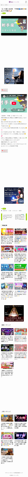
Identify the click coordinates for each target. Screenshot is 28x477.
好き (5, 90)
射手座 (4, 13)
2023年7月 (5, 210)
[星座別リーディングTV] (14, 2)
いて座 (10, 210)
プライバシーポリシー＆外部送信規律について (14, 472)
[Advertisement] (14, 51)
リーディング (15, 210)
